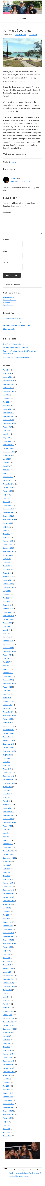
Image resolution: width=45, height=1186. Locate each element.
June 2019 (6, 594)
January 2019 (7, 612)
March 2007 (7, 1008)
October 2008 (8, 940)
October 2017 (8, 648)
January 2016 (7, 705)
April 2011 (6, 837)
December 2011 (8, 812)
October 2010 (8, 854)
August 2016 (7, 687)
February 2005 (8, 1097)
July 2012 (6, 790)
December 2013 (8, 744)
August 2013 (7, 755)
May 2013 (6, 765)
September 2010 (9, 858)
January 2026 (7, 377)
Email (6, 251)
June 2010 (6, 869)
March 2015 (7, 723)
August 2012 (7, 787)
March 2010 (7, 879)
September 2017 (9, 651)
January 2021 (7, 544)
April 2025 (6, 405)
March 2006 (7, 1050)
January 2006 (7, 1057)
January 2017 (7, 676)
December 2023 (8, 445)
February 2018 (8, 641)
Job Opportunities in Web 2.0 (13, 318)
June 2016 (6, 694)
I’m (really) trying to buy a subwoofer (16, 357)
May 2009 (6, 915)
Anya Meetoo (7, 302)
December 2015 (8, 708)
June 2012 (6, 794)
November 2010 (8, 851)
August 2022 (7, 491)
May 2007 (6, 1000)
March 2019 (7, 605)
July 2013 (6, 758)
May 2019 (6, 598)
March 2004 (7, 1136)
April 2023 (6, 470)
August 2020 (7, 555)
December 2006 (8, 1018)
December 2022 (8, 480)
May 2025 (6, 402)
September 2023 (9, 452)
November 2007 (8, 979)
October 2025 (8, 388)
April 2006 (6, 1047)
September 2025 (9, 391)
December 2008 (8, 933)
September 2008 (9, 943)
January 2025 (7, 409)
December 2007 (8, 975)
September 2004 (9, 1114)
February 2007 (8, 1011)
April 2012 (6, 801)
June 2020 (6, 562)
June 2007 (6, 997)
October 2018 (8, 619)
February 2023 (8, 477)
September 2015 (9, 715)
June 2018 (6, 630)
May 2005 (6, 1086)
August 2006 (7, 1032)
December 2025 (8, 381)
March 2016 (7, 698)
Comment (7, 212)
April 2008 (6, 961)
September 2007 (9, 986)
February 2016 (8, 701)
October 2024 (8, 420)
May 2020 (6, 566)
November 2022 (8, 484)
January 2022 (7, 505)
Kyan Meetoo (8, 305)
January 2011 (7, 847)
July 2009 (6, 908)
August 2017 (7, 655)
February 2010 (8, 883)
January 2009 (7, 929)
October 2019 (8, 584)
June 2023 (6, 462)
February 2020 (8, 576)
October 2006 (8, 1025)
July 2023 (6, 459)
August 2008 (7, 947)
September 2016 (9, 683)
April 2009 (6, 918)
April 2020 (6, 569)
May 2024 (6, 438)
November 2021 (8, 512)
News (14, 162)
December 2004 (8, 1104)
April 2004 (6, 1132)
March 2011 (7, 840)
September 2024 (9, 423)
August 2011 (7, 826)
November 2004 (8, 1107)
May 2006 (6, 1043)
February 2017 (8, 673)
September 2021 (9, 519)
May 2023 (6, 466)
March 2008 (7, 965)
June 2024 (6, 434)
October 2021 (8, 516)
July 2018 (6, 626)
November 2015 (8, 712)
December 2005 (8, 1061)
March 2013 (7, 769)
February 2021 (8, 541)
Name (6, 239)
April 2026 (6, 370)
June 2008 (6, 954)
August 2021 (7, 523)
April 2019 (6, 601)
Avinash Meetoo (9, 297)
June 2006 (6, 1040)
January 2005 (7, 1100)
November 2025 (8, 384)
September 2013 (9, 751)
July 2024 (6, 430)
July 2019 (6, 591)
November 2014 (8, 730)
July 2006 (6, 1036)
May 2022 (6, 502)
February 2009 (8, 926)
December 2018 (8, 616)
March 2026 (7, 373)
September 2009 (9, 901)
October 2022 (8, 487)
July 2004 (6, 1122)
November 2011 (8, 815)
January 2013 (7, 772)
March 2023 (7, 473)
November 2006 (8, 1022)
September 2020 (9, 552)
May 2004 (6, 1129)
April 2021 (6, 534)
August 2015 (7, 719)
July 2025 (6, 395)
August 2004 (7, 1118)
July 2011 (6, 829)
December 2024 (8, 413)
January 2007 (7, 1015)
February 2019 (8, 609)
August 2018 (7, 623)
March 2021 (7, 537)
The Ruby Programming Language (15, 347)
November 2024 (8, 416)
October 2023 (8, 448)
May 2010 (6, 872)
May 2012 (6, 797)
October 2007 (8, 983)
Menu (24, 18)
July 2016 (6, 690)
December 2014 (8, 726)
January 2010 (7, 886)
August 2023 (7, 455)
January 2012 (7, 808)
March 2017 (7, 669)
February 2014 (8, 740)
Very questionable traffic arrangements (17, 325)
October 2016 (8, 680)
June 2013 (6, 762)
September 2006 (9, 1029)
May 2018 (6, 633)
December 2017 (8, 644)
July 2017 (6, 658)
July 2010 (6, 865)
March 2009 (7, 922)
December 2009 (8, 890)
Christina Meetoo (9, 300)
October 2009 (8, 897)
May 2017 (6, 662)
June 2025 (6, 398)
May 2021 (6, 530)
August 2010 (7, 861)
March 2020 (7, 573)
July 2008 (6, 951)
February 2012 (8, 804)
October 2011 (8, 819)
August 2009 (7, 904)
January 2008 (7, 972)
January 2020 (7, 580)
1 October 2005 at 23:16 (20, 181)
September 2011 (9, 822)
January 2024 (7, 441)
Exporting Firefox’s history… (13, 344)
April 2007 (6, 1004)
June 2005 (6, 1082)
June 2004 (6, 1125)
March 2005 (7, 1093)
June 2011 (6, 833)
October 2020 (8, 548)
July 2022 (6, 495)
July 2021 (6, 527)
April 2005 (6, 1089)
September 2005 (9, 1072)
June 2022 (6, 498)
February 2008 (8, 968)
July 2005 (6, 1079)
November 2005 (8, 1065)
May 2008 (6, 958)
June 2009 (6, 911)
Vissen (13, 178)
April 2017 (6, 666)
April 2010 (6, 876)
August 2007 (7, 990)
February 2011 (8, 844)
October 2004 (8, 1111)
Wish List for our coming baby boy (15, 322)
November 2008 (8, 936)
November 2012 (8, 780)
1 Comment (33, 35)
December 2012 (8, 776)
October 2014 (8, 733)
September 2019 (9, 587)
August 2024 (7, 427)
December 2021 (8, 509)
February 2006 (8, 1054)
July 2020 (6, 559)
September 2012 (9, 783)
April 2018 (6, 637)
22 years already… (9, 329)
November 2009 (8, 894)
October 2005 (8, 1068)
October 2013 (8, 747)
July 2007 (6, 993)
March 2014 (7, 737)
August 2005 (7, 1075)
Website (6, 263)
